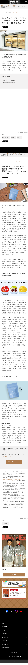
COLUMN (4, 640)
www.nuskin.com (7, 456)
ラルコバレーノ (5, 137)
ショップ (13, 137)
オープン (19, 137)
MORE (14, 574)
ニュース (14, 5)
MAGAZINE (5, 644)
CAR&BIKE (5, 633)
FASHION (8, 5)
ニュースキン (5, 523)
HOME (2, 5)
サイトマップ (14, 652)
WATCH (4, 630)
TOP (3, 623)
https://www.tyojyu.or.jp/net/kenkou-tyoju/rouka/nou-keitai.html (12, 480)
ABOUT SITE (5, 648)
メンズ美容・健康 (16, 153)
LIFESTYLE (8, 153)
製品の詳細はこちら (13, 461)
